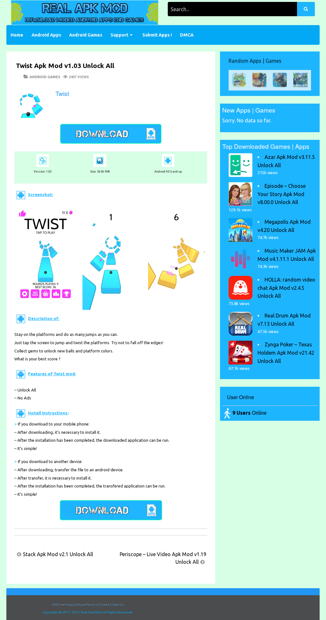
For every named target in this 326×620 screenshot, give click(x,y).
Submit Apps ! (157, 34)
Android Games (85, 34)
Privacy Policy (74, 604)
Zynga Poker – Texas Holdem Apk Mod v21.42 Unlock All (286, 353)
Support (119, 34)
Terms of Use (95, 604)
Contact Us (116, 604)
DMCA (187, 34)
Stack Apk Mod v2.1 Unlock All (58, 554)
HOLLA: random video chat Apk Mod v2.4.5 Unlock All (286, 288)
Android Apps (46, 34)
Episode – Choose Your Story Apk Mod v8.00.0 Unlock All (282, 194)
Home (17, 34)
